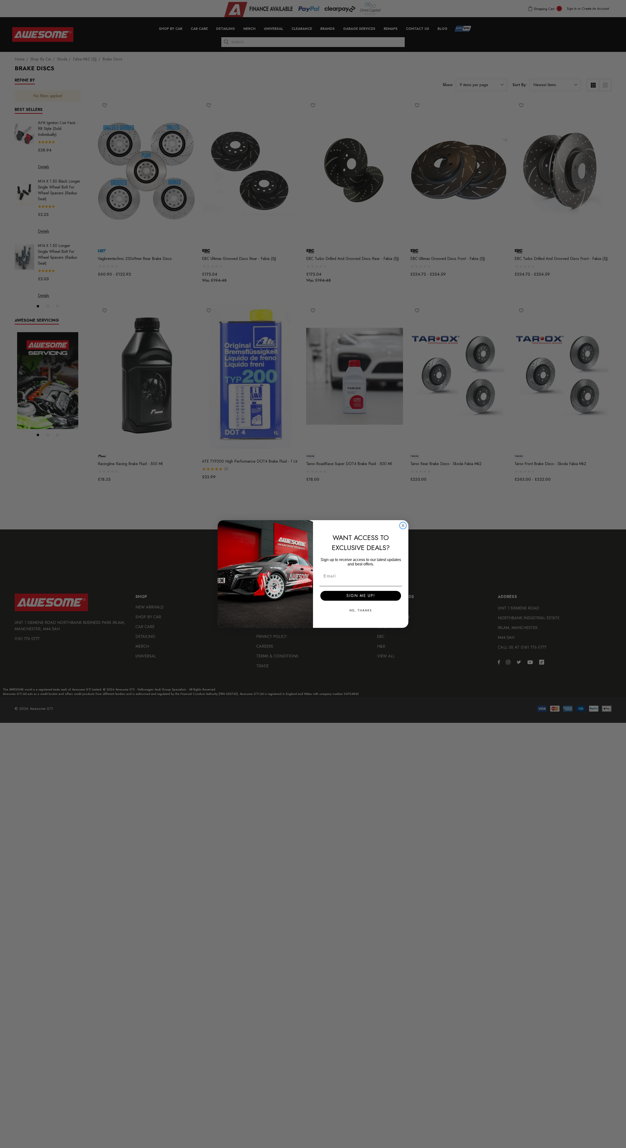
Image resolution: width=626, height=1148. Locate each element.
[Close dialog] (403, 525)
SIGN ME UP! (361, 595)
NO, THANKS (360, 610)
